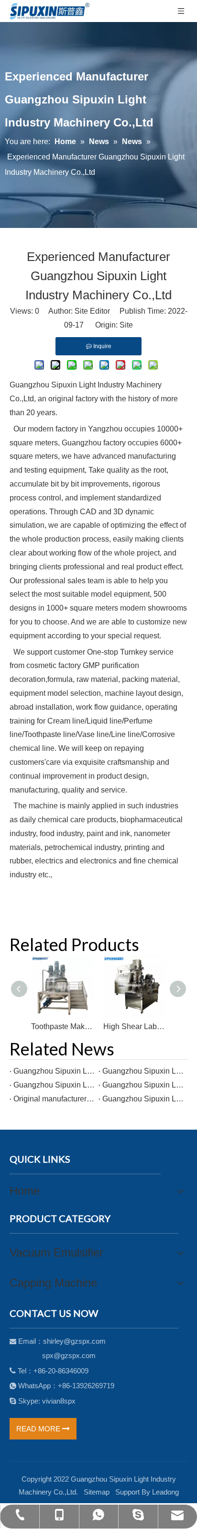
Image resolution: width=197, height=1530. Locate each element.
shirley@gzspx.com (74, 1341)
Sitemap (96, 1492)
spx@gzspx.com (69, 1355)
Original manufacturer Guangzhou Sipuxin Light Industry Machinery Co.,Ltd (54, 1099)
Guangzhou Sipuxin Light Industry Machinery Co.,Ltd (54, 1071)
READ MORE (39, 1429)
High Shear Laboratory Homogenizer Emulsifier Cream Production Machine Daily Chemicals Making (134, 1026)
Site (126, 325)
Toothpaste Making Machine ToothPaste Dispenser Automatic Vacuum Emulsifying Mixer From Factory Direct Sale (62, 1026)
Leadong (165, 1492)
